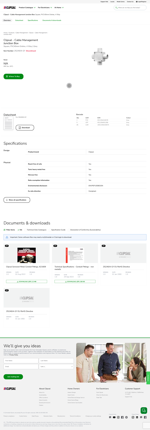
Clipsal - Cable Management (38, 33)
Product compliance (9, 416)
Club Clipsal (99, 392)
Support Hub (128, 397)
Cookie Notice (23, 416)
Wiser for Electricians (102, 395)
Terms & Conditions (75, 416)
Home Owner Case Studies (75, 402)
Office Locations (43, 397)
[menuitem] (27, 7)
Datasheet (19, 20)
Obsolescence (61, 416)
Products (11, 33)
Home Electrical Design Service (76, 397)
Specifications (33, 20)
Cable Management (22, 33)
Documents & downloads (52, 20)
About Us (41, 392)
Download (26, 128)
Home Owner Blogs (73, 400)
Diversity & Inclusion (44, 402)
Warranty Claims (47, 416)
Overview (7, 20)
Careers (41, 405)
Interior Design (72, 392)
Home (5, 33)
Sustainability (42, 395)
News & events (43, 400)
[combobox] (56, 366)
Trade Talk (99, 397)
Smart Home (71, 395)
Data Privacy (35, 416)
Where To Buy (14, 76)
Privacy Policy (13, 355)
